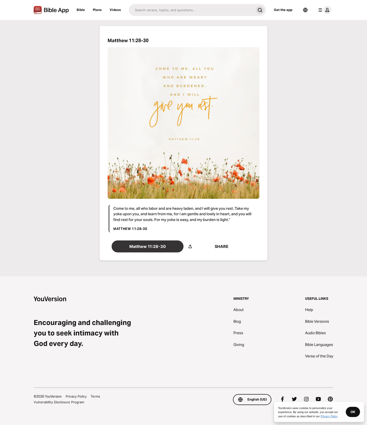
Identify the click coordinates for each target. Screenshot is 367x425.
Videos (115, 10)
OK (353, 412)
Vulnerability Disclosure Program (59, 402)
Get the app (283, 10)
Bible (81, 10)
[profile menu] (323, 10)
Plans (97, 10)
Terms (95, 396)
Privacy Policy (76, 396)
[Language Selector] (305, 10)
